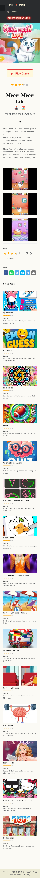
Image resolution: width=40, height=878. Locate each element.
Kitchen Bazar (8, 838)
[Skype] (22, 272)
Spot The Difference (11, 688)
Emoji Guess (8, 350)
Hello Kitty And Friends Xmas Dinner (17, 800)
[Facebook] (6, 272)
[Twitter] (17, 272)
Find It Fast (7, 425)
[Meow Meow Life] (20, 43)
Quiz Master (8, 312)
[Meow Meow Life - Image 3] (20, 229)
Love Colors (8, 387)
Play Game (20, 73)
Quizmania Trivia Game (12, 463)
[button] (2, 8)
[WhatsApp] (11, 272)
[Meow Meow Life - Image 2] (20, 204)
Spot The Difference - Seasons (15, 612)
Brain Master (8, 725)
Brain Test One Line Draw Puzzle (16, 500)
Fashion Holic (8, 762)
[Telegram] (28, 272)
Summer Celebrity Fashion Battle (16, 575)
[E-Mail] (33, 272)
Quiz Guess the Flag (11, 650)
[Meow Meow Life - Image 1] (20, 179)
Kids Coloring (8, 537)
